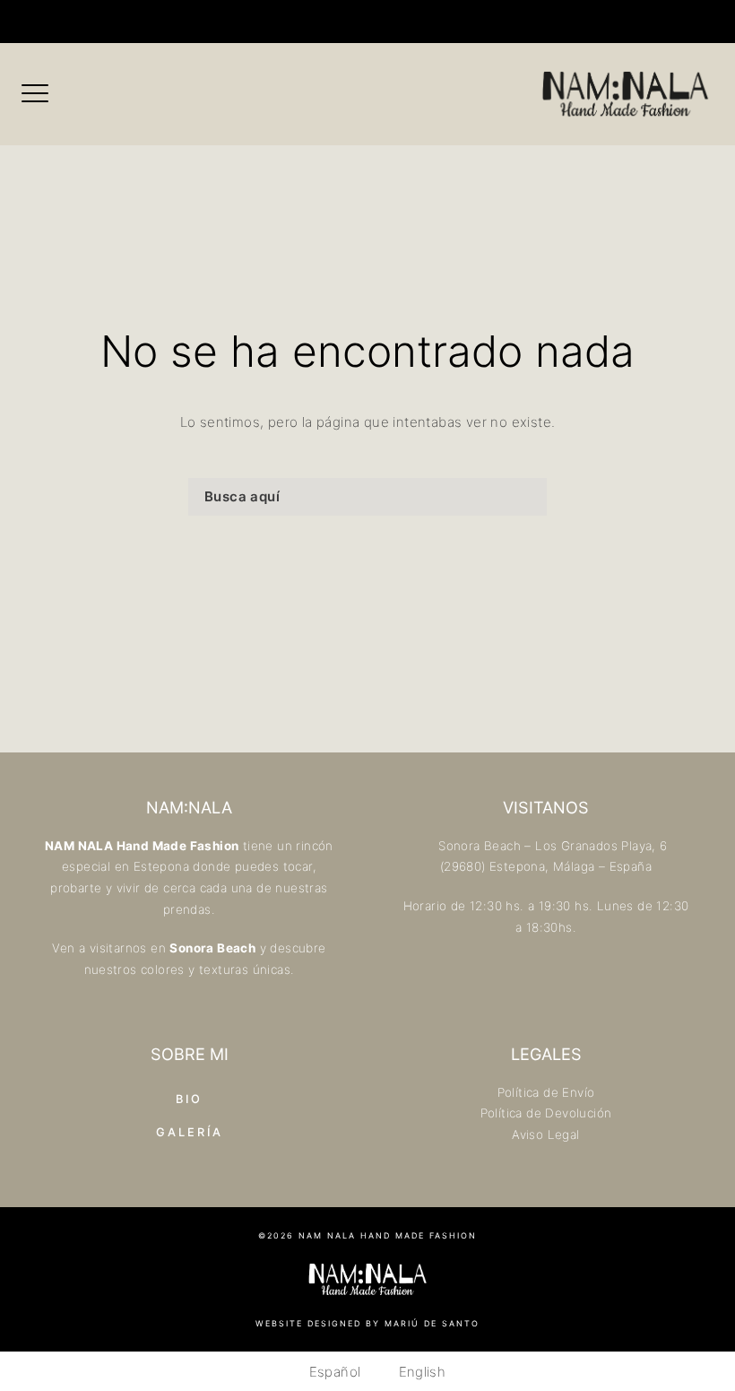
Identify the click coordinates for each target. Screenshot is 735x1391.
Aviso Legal (545, 1134)
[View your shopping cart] (418, 21)
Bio (189, 1099)
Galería (189, 1132)
